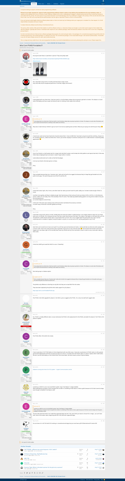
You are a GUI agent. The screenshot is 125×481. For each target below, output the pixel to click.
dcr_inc (26, 303)
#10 (103, 224)
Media (48, 3)
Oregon (29, 257)
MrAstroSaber (26, 232)
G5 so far (26, 463)
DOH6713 (26, 141)
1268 (26, 87)
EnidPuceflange (26, 124)
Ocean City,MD (28, 363)
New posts (22, 6)
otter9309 (26, 104)
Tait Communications (38, 451)
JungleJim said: (37, 277)
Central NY (29, 400)
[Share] (102, 53)
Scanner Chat (37, 455)
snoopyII (26, 428)
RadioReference (25, 3)
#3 (103, 97)
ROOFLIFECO (23, 47)
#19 (103, 403)
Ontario (34, 459)
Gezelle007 (26, 249)
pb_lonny (26, 455)
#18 (103, 384)
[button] (30, 3)
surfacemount (27, 464)
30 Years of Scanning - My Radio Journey (35, 454)
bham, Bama (28, 381)
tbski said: (36, 406)
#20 (103, 420)
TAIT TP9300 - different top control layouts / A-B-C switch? (40, 449)
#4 (103, 116)
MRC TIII (26, 458)
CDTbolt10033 (99, 459)
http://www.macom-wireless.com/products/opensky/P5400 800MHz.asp (51, 58)
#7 (103, 172)
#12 (103, 261)
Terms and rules (89, 479)
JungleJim (26, 179)
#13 (103, 295)
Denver (29, 67)
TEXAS (30, 147)
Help (102, 479)
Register (62, 3)
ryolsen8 (100, 464)
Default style (24, 479)
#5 (103, 133)
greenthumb (26, 322)
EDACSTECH (26, 357)
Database (55, 3)
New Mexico (28, 238)
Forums (34, 3)
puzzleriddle (26, 374)
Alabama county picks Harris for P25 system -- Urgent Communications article (52, 369)
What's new (41, 3)
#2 (103, 79)
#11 (103, 241)
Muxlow (25, 459)
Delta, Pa (29, 311)
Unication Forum (39, 464)
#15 (103, 333)
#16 (103, 349)
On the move (28, 112)
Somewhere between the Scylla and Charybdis (26, 168)
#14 (103, 314)
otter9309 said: (37, 119)
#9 (103, 212)
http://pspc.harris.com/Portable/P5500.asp (43, 290)
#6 (103, 151)
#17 (103, 367)
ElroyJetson (26, 158)
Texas (30, 130)
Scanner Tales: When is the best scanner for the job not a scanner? (43, 467)
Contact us (82, 479)
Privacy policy (97, 479)
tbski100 (26, 392)
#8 (103, 188)
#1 (103, 53)
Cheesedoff (26, 268)
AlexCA (25, 451)
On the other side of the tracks (26, 438)
